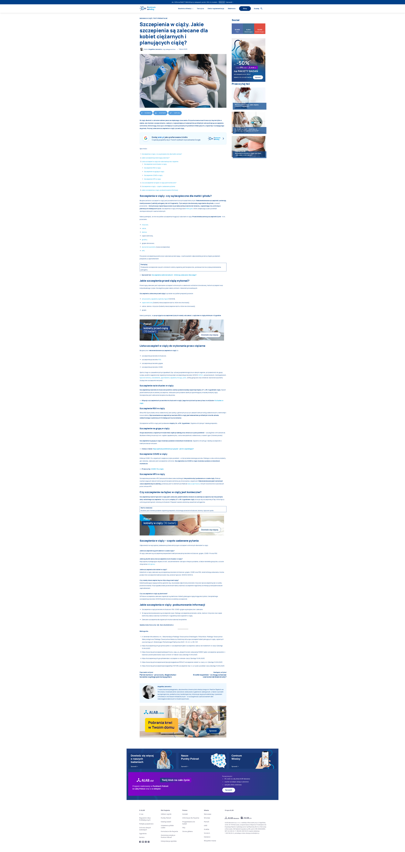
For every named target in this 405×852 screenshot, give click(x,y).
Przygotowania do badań (188, 823)
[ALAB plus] (246, 818)
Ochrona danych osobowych (145, 829)
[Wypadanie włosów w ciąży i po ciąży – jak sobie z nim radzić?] (248, 146)
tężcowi (142, 378)
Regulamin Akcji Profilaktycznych (145, 819)
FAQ (183, 828)
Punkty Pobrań (166, 818)
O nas (141, 814)
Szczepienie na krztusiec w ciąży (155, 164)
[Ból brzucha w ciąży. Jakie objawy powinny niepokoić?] (248, 98)
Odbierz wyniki (166, 814)
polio (184, 378)
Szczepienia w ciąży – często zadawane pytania (158, 186)
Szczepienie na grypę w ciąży (154, 172)
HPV (143, 251)
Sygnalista (142, 833)
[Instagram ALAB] (149, 842)
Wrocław (207, 818)
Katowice (207, 837)
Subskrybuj (260, 24)
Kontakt (185, 814)
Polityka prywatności (146, 824)
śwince (144, 232)
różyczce (145, 225)
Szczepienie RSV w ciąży (152, 168)
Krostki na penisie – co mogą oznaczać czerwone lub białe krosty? (209, 676)
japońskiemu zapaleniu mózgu (171, 378)
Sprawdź (228, 790)
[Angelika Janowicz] (142, 49)
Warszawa (207, 814)
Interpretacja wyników (169, 841)
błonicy (148, 378)
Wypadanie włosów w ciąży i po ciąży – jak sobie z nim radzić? (248, 154)
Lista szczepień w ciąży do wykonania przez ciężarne (160, 161)
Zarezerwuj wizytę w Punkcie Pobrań (168, 836)
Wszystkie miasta (210, 841)
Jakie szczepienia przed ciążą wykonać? (156, 158)
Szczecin (207, 833)
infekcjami (189, 209)
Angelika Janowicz (155, 49)
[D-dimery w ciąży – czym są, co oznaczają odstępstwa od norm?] (248, 122)
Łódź (205, 825)
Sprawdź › (229, 2)
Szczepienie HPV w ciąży (152, 179)
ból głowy (151, 564)
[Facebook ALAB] (140, 842)
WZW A (200, 375)
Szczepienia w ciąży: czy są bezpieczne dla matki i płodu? (162, 154)
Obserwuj (248, 24)
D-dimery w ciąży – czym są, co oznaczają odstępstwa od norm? (247, 130)
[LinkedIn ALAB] (146, 842)
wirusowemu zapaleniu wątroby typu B (155, 299)
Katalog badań (166, 822)
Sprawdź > (134, 766)
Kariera (141, 837)
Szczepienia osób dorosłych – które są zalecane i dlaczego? (174, 275)
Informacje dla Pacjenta (190, 818)
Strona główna (187, 831)
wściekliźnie (156, 378)
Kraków (206, 829)
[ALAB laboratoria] (232, 818)
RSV (159, 360)
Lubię (237, 24)
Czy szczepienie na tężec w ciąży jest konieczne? (159, 183)
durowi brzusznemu (149, 247)
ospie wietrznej (147, 303)
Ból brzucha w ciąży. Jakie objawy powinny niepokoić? (247, 106)
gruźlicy (144, 240)
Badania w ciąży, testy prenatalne (153, 18)
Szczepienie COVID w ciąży (153, 175)
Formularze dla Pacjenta (169, 831)
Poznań (206, 822)
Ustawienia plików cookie (167, 826)
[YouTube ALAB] (143, 842)
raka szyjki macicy (194, 484)
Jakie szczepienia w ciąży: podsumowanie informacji (160, 190)
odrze (144, 228)
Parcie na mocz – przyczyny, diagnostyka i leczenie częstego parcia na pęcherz (158, 676)
